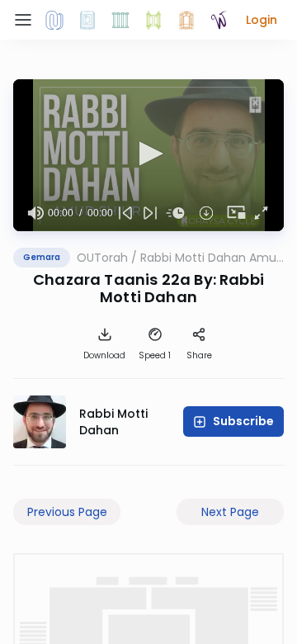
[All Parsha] (153, 20)
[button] (261, 20)
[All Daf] (186, 20)
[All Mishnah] (87, 20)
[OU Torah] (54, 20)
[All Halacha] (120, 20)
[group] (35, 213)
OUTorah (102, 257)
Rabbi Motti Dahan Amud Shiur (212, 257)
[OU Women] (219, 20)
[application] (148, 155)
